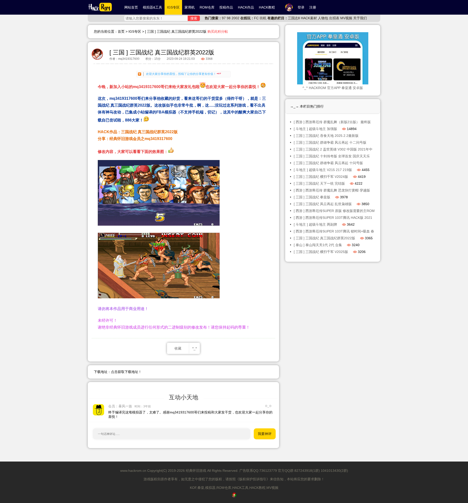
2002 (235, 18)
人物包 (323, 18)
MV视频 (346, 18)
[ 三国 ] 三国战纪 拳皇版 (312, 197)
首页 (121, 31)
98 (229, 18)
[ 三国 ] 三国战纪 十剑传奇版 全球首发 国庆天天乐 (332, 156)
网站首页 (131, 7)
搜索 (193, 18)
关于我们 (360, 18)
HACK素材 (309, 18)
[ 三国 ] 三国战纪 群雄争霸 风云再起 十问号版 (328, 163)
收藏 (178, 348)
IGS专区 (134, 31)
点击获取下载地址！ (126, 372)
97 (224, 18)
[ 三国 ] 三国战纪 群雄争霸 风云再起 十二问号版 (330, 142)
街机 (263, 18)
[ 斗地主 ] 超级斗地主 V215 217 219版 (323, 170)
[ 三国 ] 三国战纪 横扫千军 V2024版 (321, 177)
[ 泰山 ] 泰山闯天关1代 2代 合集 (318, 245)
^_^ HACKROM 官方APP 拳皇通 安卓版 (332, 88)
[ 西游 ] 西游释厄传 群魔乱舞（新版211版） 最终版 (332, 122)
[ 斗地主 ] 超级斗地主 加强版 (315, 129)
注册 (312, 7)
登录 (301, 7)
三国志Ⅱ (294, 18)
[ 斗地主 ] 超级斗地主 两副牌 (315, 224)
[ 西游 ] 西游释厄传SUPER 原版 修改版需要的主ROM (334, 211)
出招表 (334, 18)
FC (256, 18)
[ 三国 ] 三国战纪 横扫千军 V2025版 (321, 252)
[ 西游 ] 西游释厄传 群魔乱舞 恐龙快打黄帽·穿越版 (332, 190)
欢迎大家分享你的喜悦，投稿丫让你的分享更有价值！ (181, 74)
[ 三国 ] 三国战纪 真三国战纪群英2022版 (324, 238)
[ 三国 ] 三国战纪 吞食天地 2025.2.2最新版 (326, 136)
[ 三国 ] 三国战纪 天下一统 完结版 (319, 183)
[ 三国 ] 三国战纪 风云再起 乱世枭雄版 (323, 204)
